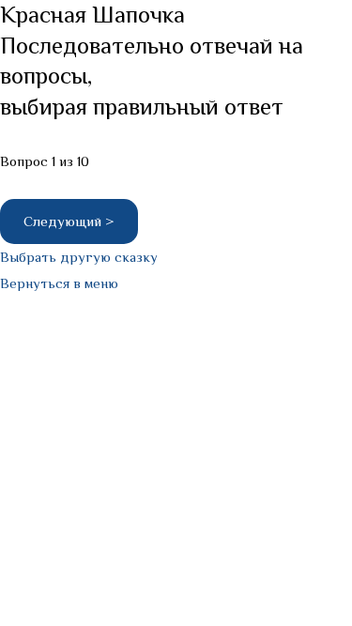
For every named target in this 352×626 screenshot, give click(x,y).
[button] (79, 257)
